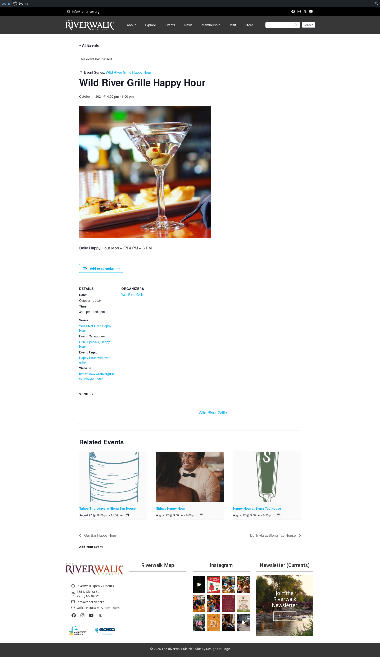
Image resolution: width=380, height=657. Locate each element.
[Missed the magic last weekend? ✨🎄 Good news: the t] (199, 584)
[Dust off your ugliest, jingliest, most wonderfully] (213, 584)
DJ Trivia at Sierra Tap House (273, 535)
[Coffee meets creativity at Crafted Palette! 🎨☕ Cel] (228, 622)
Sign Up (285, 616)
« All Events (89, 45)
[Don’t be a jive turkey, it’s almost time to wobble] (228, 603)
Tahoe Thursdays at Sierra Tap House (107, 508)
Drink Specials (89, 342)
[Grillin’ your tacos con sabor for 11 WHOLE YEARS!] (199, 603)
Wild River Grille (132, 294)
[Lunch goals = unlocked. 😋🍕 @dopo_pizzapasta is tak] (243, 622)
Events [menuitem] (23, 3)
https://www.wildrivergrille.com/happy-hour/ (97, 376)
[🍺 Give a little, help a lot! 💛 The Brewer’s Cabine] (243, 603)
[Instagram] (299, 11)
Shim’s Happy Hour (170, 508)
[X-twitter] (305, 11)
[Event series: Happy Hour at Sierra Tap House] (278, 515)
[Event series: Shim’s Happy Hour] (201, 515)
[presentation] (113, 477)
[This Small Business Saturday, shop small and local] (228, 584)
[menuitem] (376, 3)
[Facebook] (293, 11)
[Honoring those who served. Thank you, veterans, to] (199, 622)
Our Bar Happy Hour (99, 535)
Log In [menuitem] (6, 3)
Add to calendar (102, 268)
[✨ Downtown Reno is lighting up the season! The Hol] (243, 584)
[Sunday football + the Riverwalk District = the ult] (213, 603)
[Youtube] (311, 11)
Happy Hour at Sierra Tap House (257, 508)
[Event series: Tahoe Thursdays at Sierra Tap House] (127, 515)
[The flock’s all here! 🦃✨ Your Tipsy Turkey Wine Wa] (213, 622)
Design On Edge (218, 649)
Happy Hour (87, 357)
